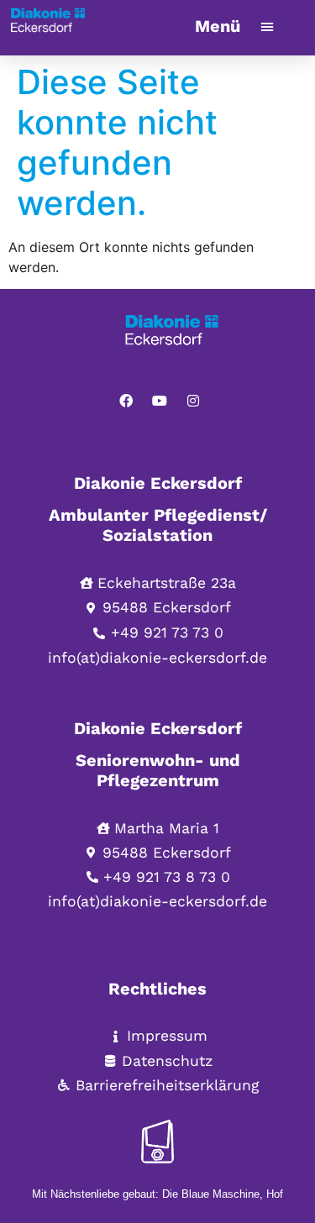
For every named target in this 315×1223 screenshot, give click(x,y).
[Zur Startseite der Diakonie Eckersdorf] (193, 337)
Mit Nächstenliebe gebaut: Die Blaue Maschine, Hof (157, 1194)
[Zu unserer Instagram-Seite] (193, 400)
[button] (267, 26)
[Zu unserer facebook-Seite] (126, 400)
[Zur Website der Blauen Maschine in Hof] (157, 1141)
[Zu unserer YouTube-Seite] (159, 400)
